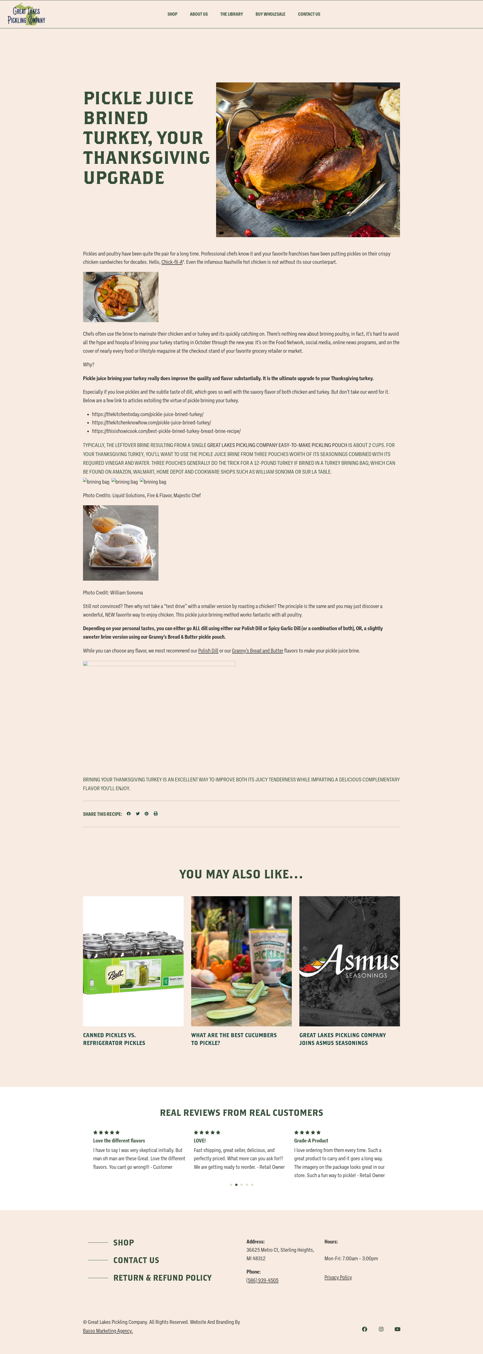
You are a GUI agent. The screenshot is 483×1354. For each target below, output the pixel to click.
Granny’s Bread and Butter (257, 651)
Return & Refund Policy (162, 1277)
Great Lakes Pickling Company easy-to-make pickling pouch (277, 445)
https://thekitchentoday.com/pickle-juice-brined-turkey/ (147, 414)
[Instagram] (381, 1329)
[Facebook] (364, 1329)
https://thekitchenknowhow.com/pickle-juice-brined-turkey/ (151, 423)
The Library (231, 14)
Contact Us (309, 14)
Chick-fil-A (172, 262)
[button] (129, 814)
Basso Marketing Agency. (108, 1331)
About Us (199, 14)
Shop (172, 14)
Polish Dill (208, 651)
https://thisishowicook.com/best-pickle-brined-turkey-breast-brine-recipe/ (166, 431)
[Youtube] (397, 1329)
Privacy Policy (338, 1277)
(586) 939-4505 (262, 1280)
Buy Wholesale (271, 14)
